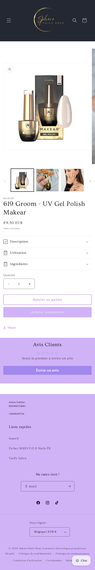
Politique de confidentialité (35, 553)
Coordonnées (54, 560)
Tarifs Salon (18, 458)
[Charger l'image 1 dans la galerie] (22, 180)
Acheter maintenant (47, 312)
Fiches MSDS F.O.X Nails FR (30, 448)
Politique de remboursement (72, 553)
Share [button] (12, 327)
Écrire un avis (47, 370)
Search (14, 438)
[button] (9, 20)
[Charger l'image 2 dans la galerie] (47, 180)
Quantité (9, 275)
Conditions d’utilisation (27, 560)
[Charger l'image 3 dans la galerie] (72, 180)
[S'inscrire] (69, 486)
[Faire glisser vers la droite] (90, 181)
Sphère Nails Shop (30, 548)
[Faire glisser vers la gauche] (5, 181)
